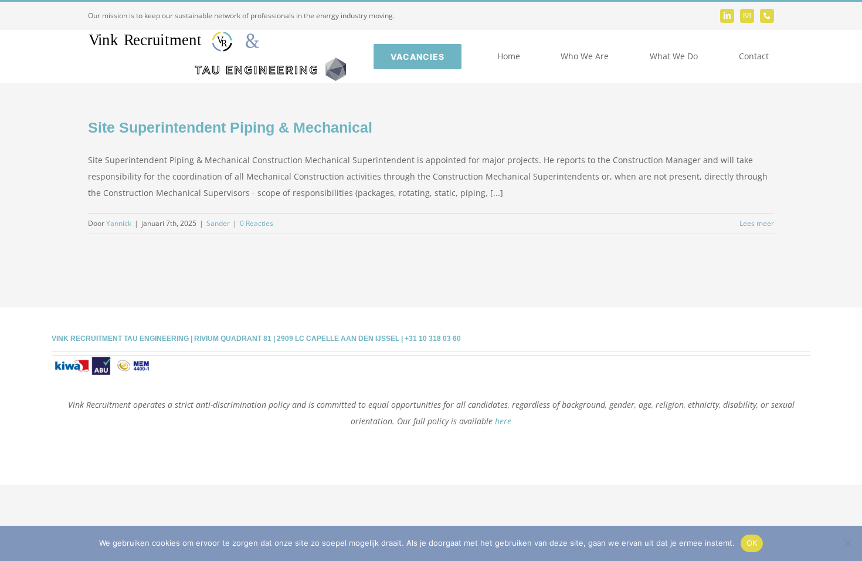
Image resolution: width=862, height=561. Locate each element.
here (503, 421)
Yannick (118, 223)
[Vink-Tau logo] (217, 35)
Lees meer (756, 223)
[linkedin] (727, 16)
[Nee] (847, 543)
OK (752, 543)
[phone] (767, 16)
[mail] (747, 16)
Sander (218, 223)
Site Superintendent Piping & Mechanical (230, 127)
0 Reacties (256, 223)
